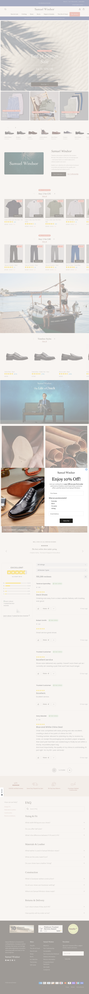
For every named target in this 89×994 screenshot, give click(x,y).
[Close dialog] (86, 469)
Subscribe (66, 521)
